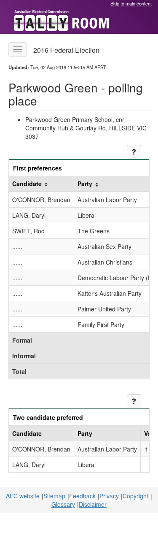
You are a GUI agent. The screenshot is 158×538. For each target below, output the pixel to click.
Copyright (135, 496)
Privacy (109, 496)
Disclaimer (93, 504)
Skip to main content (131, 3)
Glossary (63, 504)
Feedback (82, 496)
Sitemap (54, 496)
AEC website (23, 496)
